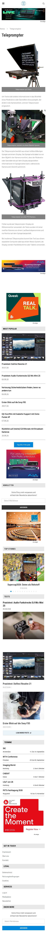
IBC (4, 748)
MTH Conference (10, 756)
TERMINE (8, 742)
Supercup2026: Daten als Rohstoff (24, 584)
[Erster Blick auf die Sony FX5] (23, 705)
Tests (7, 596)
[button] (5, 573)
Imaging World (9, 765)
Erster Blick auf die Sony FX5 (14, 402)
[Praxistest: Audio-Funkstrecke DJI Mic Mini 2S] (23, 625)
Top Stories (10, 549)
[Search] (43, 4)
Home (2, 29)
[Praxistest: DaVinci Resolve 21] (23, 666)
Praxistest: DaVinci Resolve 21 (14, 364)
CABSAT (6, 773)
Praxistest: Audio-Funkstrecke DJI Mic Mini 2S (21, 375)
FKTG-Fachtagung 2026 (13, 790)
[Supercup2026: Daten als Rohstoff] (23, 567)
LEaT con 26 (8, 782)
